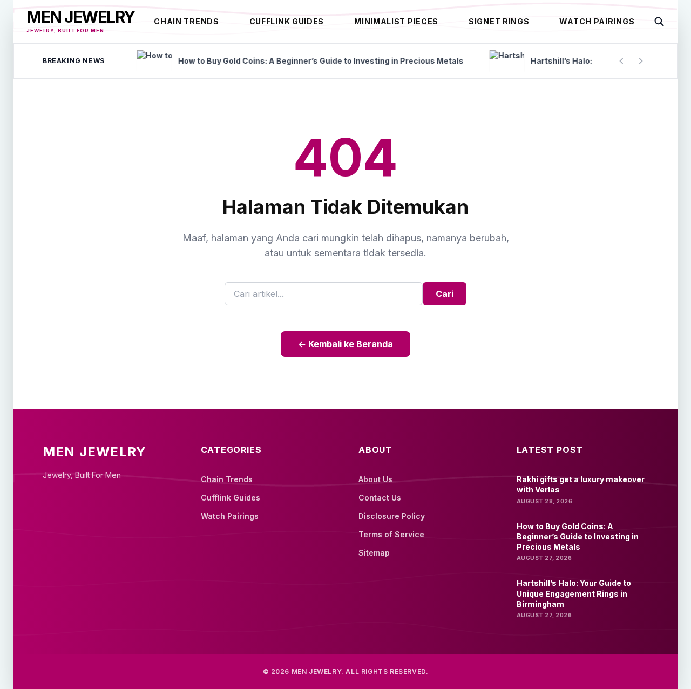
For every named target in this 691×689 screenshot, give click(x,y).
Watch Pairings (596, 21)
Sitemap (374, 552)
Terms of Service (391, 534)
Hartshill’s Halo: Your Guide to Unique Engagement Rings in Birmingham (574, 593)
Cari (444, 293)
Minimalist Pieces (396, 21)
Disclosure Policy (391, 516)
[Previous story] (621, 61)
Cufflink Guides (286, 21)
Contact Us (379, 497)
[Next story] (640, 61)
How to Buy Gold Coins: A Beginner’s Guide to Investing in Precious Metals (578, 537)
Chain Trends (186, 21)
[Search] (659, 21)
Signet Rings (499, 21)
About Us (375, 479)
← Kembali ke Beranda (345, 344)
